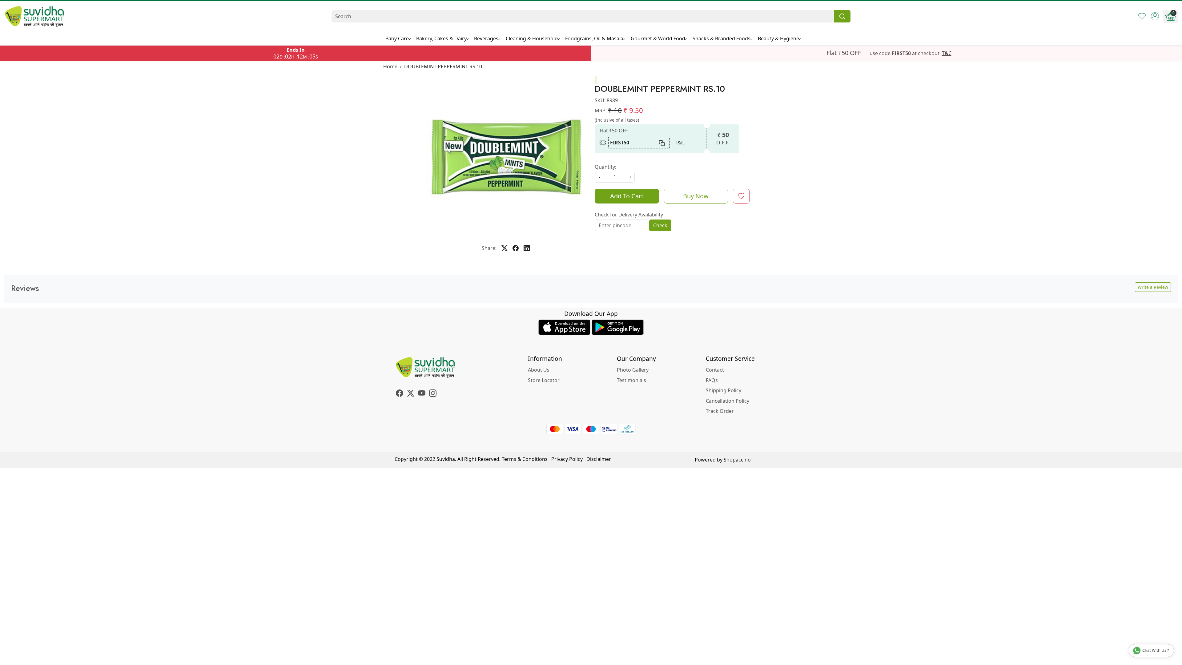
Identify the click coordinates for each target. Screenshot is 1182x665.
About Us (538, 369)
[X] (411, 394)
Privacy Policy (567, 459)
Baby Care (397, 38)
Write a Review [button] (1153, 287)
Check (660, 225)
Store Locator (544, 380)
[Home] (34, 16)
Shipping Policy (723, 390)
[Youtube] (422, 394)
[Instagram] (433, 394)
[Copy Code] (662, 142)
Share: (489, 248)
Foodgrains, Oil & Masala (594, 38)
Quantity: (605, 166)
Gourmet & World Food (658, 38)
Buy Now (696, 196)
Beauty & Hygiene (778, 38)
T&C (946, 53)
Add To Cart (626, 196)
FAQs (712, 380)
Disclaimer (598, 459)
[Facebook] (399, 394)
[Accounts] (1154, 16)
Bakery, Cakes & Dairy (441, 38)
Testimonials (631, 380)
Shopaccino (737, 459)
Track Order (720, 411)
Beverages (486, 38)
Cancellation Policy (727, 400)
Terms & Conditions (525, 459)
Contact (715, 369)
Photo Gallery (633, 369)
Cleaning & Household (532, 38)
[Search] (842, 16)
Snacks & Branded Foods (721, 38)
